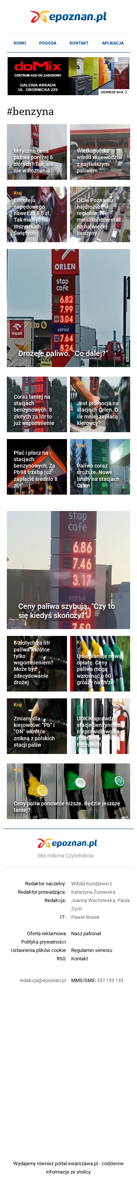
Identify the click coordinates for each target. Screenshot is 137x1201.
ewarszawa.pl (83, 1163)
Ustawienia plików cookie (38, 950)
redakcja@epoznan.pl (42, 980)
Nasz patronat (86, 933)
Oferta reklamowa (46, 933)
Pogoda (47, 43)
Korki (20, 43)
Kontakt (79, 43)
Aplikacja (113, 43)
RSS (61, 958)
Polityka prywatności (43, 942)
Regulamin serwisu (91, 950)
